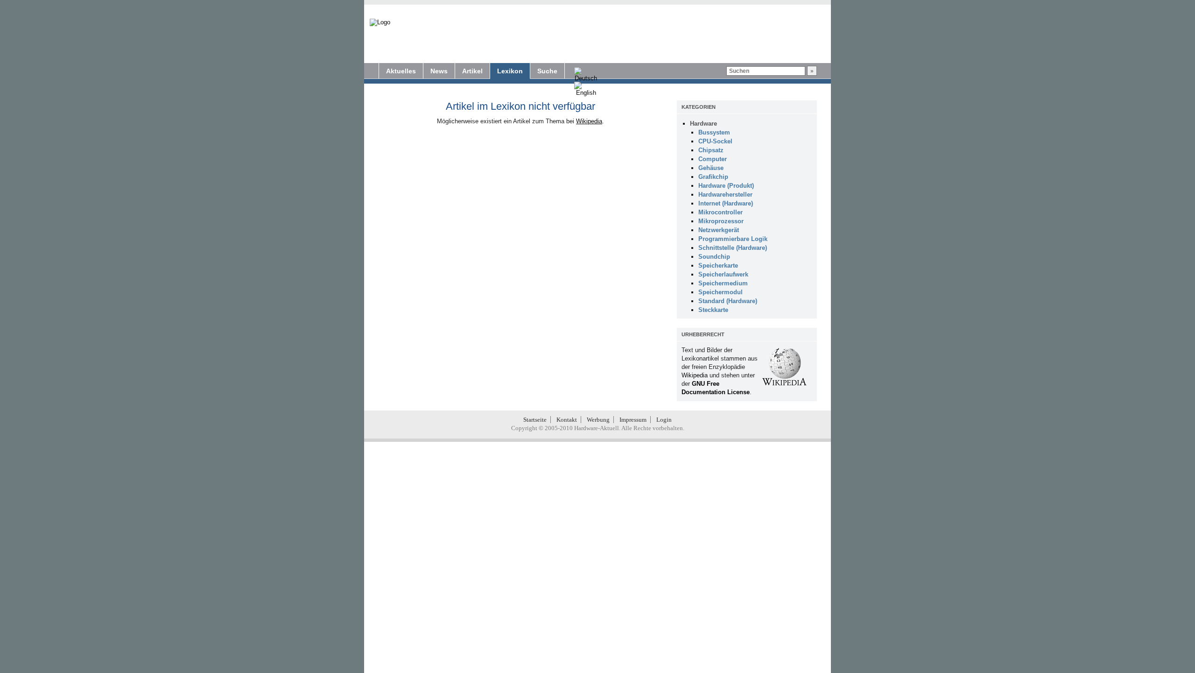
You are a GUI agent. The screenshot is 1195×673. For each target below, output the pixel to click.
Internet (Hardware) (725, 203)
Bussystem (714, 132)
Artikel (472, 71)
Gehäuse (711, 167)
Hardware (703, 123)
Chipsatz (711, 150)
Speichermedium (723, 283)
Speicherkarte (718, 265)
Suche (547, 71)
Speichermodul (720, 292)
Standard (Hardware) (727, 301)
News (439, 71)
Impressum (633, 419)
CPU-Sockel (715, 141)
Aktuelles (401, 71)
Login (664, 419)
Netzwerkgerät (718, 230)
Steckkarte (713, 309)
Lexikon (510, 71)
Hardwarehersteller (725, 194)
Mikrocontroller (720, 212)
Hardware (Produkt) (726, 185)
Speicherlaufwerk (723, 274)
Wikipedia (589, 121)
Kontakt (566, 419)
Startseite (535, 419)
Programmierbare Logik (732, 238)
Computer (712, 159)
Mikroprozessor (721, 221)
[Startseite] (380, 22)
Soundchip (714, 256)
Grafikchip (713, 176)
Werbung (598, 419)
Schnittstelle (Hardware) (732, 247)
